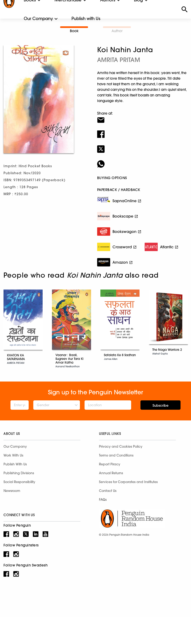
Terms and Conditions (116, 455)
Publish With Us (15, 464)
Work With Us (13, 455)
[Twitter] (142, 146)
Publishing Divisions (18, 473)
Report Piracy (109, 464)
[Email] (142, 117)
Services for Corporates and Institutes (128, 482)
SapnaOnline (124, 200)
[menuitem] (38, 18)
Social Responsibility (19, 482)
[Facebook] (142, 131)
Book (74, 31)
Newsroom (11, 491)
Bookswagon (124, 231)
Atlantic (167, 247)
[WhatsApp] (142, 161)
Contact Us (107, 491)
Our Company (38, 18)
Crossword (122, 247)
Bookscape (123, 216)
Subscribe (160, 405)
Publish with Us (86, 18)
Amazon (120, 262)
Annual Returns (111, 473)
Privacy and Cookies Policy (120, 446)
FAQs (103, 500)
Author (117, 31)
